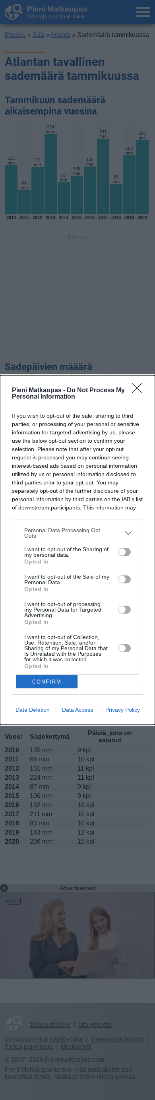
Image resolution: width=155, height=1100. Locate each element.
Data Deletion (32, 710)
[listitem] (77, 532)
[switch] (124, 552)
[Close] (139, 390)
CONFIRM (47, 682)
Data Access (77, 710)
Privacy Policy (122, 710)
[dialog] (77, 550)
